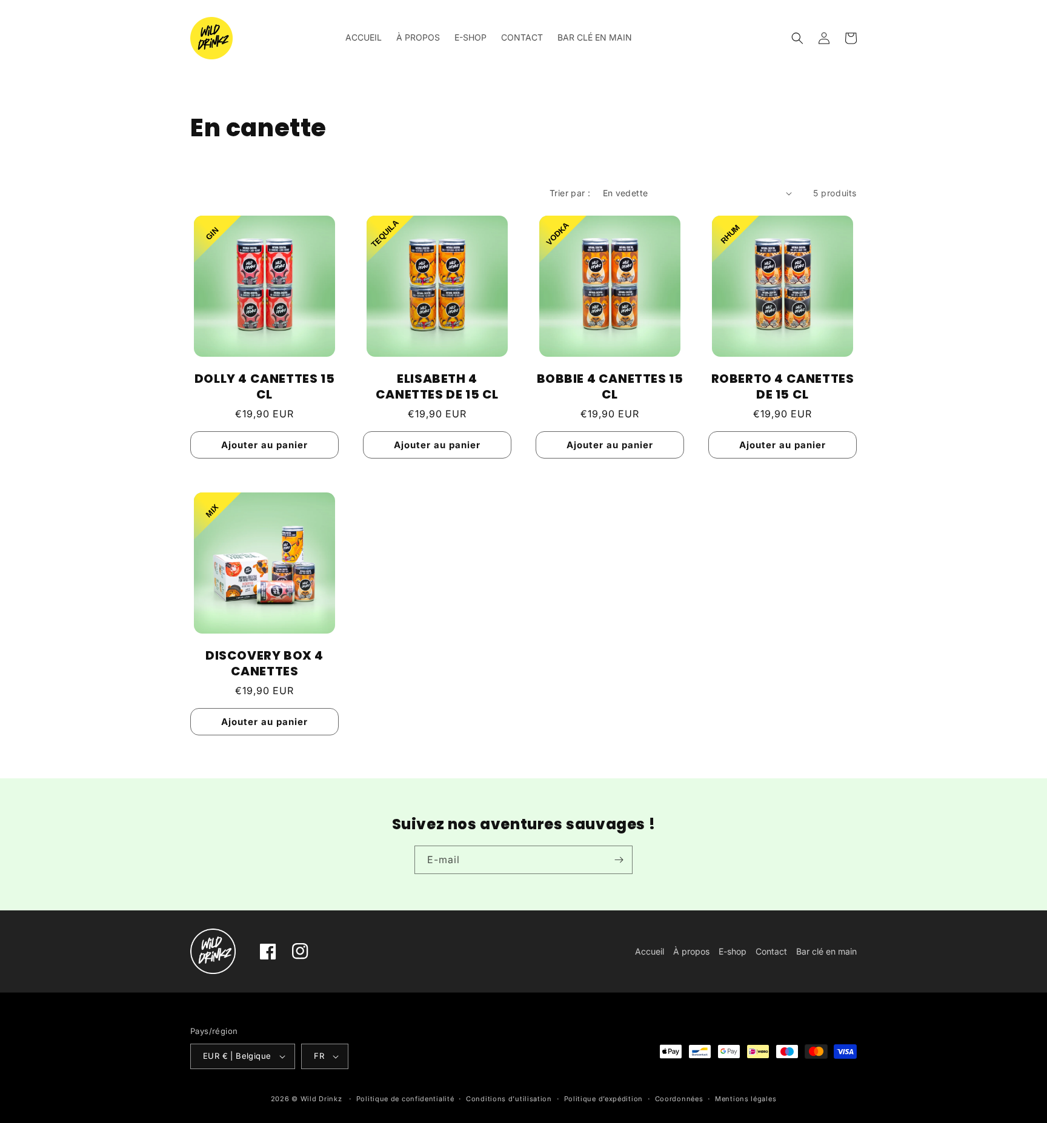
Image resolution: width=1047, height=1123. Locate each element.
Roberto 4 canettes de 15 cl (782, 386)
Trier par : (570, 193)
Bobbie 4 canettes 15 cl (610, 386)
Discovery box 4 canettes (264, 663)
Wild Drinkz (321, 1099)
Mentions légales (745, 1099)
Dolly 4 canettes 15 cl (264, 386)
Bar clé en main (826, 951)
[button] (797, 38)
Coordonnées (679, 1099)
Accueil (649, 951)
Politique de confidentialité (405, 1099)
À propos (691, 951)
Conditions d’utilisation (509, 1099)
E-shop (732, 951)
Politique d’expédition (603, 1099)
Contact (771, 951)
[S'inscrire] (618, 860)
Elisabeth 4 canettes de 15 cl (437, 386)
